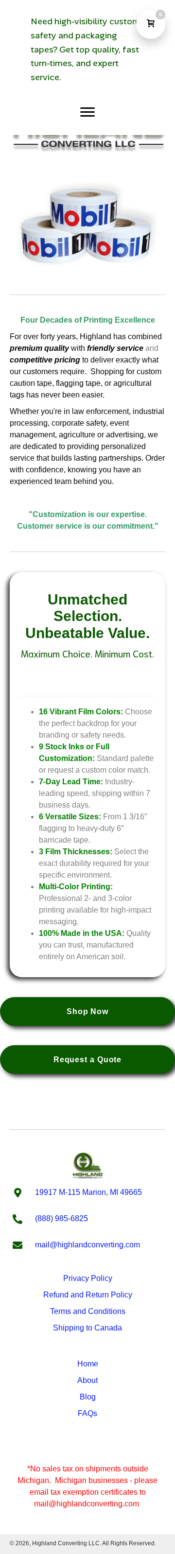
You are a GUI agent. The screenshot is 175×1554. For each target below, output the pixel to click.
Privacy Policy (87, 1278)
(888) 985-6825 (61, 1218)
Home (87, 1364)
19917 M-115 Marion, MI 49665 (88, 1192)
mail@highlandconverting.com (87, 1245)
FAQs (87, 1413)
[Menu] (87, 112)
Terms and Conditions (87, 1311)
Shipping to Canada (87, 1328)
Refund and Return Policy (87, 1295)
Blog (88, 1397)
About (87, 1380)
